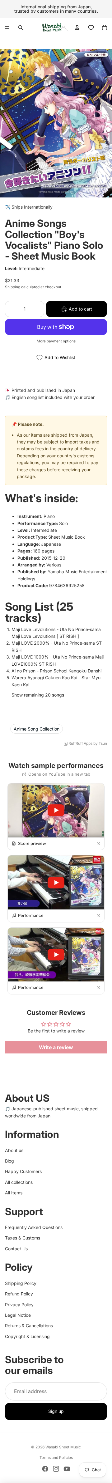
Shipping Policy (20, 1283)
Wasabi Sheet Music (63, 1447)
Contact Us (16, 1248)
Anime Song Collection (36, 728)
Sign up (56, 1411)
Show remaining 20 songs (38, 694)
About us (14, 1150)
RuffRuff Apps (80, 743)
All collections (19, 1182)
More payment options (56, 341)
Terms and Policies (56, 1457)
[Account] (77, 27)
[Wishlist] (91, 27)
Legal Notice (18, 1315)
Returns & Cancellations (29, 1325)
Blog (9, 1160)
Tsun (103, 743)
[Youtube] (67, 1468)
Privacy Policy (19, 1304)
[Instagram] (56, 1468)
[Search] (20, 27)
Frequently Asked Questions (34, 1227)
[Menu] (7, 27)
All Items (13, 1192)
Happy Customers (23, 1171)
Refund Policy (19, 1294)
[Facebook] (45, 1468)
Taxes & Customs (22, 1238)
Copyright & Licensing (27, 1336)
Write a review (56, 1047)
